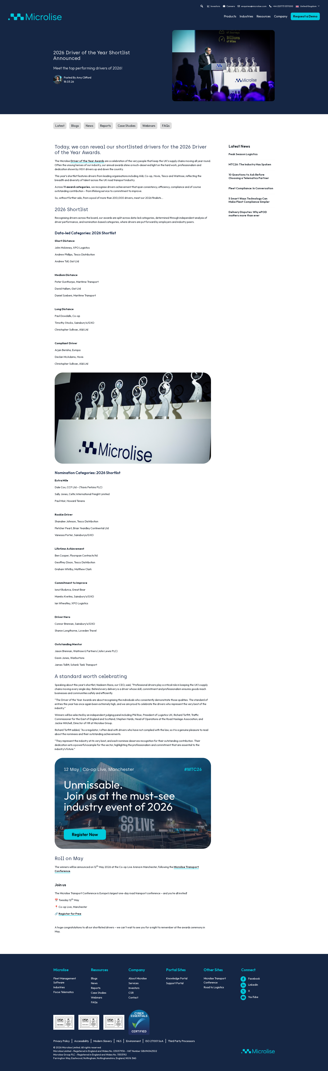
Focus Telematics (63, 992)
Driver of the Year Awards (87, 161)
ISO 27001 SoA (154, 1041)
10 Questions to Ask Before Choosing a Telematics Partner (249, 176)
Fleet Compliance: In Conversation (251, 188)
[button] (201, 6)
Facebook (254, 978)
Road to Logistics (214, 987)
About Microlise (137, 978)
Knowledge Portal (176, 978)
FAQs (166, 126)
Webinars (148, 126)
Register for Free (70, 913)
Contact (133, 997)
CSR (131, 992)
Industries (246, 16)
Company (280, 16)
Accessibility (81, 1041)
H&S (118, 1041)
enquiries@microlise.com (253, 6)
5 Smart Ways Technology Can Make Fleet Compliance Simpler (249, 200)
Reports (105, 126)
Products (230, 16)
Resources (264, 16)
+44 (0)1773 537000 (283, 6)
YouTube (253, 997)
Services (133, 983)
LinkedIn (253, 984)
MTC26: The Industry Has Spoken (250, 164)
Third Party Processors (181, 1041)
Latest (59, 126)
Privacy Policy (61, 1041)
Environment (133, 1041)
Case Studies (126, 126)
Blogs (75, 126)
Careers (231, 6)
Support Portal (174, 983)
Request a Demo (305, 16)
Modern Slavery (102, 1041)
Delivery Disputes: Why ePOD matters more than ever (248, 213)
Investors (215, 6)
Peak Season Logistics (243, 154)
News (89, 126)
